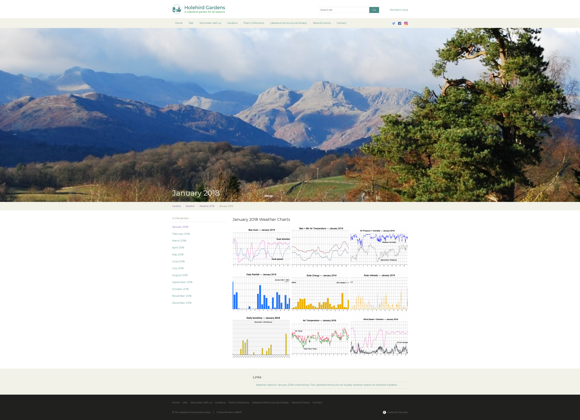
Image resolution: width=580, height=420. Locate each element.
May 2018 (178, 254)
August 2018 (180, 275)
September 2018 (182, 282)
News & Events (322, 23)
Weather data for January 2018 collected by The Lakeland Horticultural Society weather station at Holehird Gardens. (326, 384)
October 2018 (180, 289)
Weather (190, 206)
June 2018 (178, 261)
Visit (191, 23)
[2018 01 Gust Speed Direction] (261, 246)
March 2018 (179, 240)
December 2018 (182, 302)
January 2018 (180, 226)
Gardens (232, 23)
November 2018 (182, 295)
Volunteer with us (210, 23)
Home (179, 23)
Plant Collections (253, 23)
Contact (341, 23)
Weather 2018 (207, 206)
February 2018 (181, 233)
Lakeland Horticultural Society (288, 23)
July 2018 (178, 268)
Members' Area (399, 9)
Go (374, 9)
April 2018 (178, 247)
